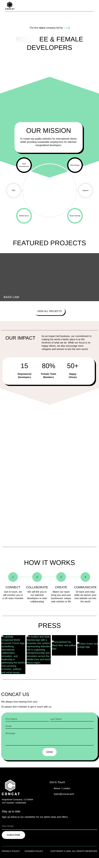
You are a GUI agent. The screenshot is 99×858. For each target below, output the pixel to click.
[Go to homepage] (9, 6)
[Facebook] (51, 800)
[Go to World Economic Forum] (13, 654)
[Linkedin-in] (57, 800)
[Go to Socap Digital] (64, 645)
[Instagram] (63, 800)
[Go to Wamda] (39, 649)
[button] (92, 5)
